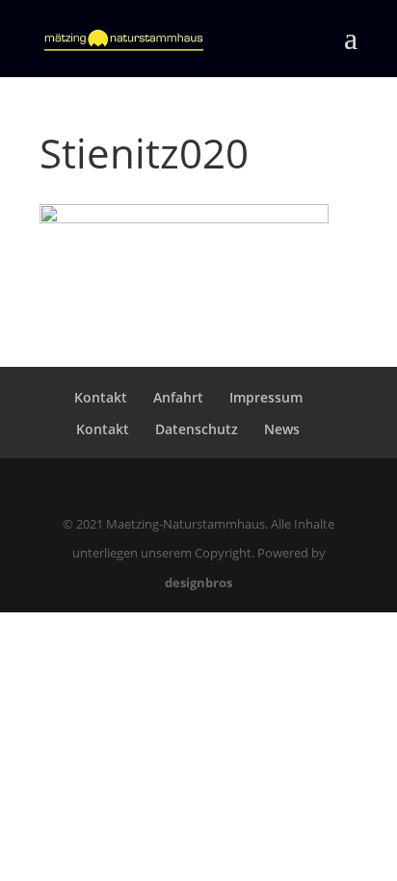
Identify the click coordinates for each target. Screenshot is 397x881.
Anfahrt (178, 397)
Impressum (266, 397)
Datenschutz (196, 429)
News (282, 429)
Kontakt (100, 397)
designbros (198, 582)
